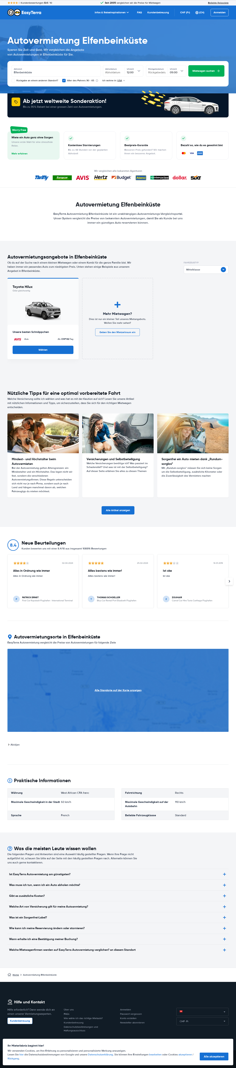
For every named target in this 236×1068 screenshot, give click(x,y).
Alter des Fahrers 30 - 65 (80, 80)
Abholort (18, 69)
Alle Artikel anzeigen (118, 510)
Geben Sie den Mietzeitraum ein (117, 332)
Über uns (69, 1009)
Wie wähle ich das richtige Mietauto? (83, 1018)
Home (16, 974)
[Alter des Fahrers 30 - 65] (64, 80)
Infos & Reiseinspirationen (110, 12)
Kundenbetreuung (158, 12)
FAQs (66, 1013)
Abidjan (15, 744)
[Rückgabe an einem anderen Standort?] (13, 80)
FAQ (139, 12)
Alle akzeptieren (214, 1056)
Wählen (43, 350)
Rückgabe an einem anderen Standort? (36, 80)
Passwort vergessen (131, 1013)
